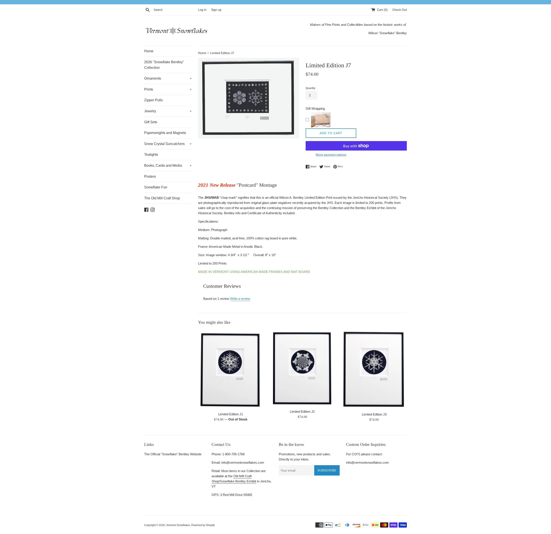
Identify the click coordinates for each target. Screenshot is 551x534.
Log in (202, 9)
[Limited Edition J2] (302, 368)
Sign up (216, 9)
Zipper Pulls (153, 100)
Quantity (310, 88)
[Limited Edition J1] (230, 369)
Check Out (399, 9)
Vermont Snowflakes (178, 525)
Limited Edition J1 (230, 414)
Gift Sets (150, 122)
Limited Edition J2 (302, 411)
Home (148, 51)
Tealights (151, 154)
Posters (150, 176)
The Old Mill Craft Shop (162, 198)
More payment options (331, 154)
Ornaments (168, 78)
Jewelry (168, 111)
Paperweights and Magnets (165, 133)
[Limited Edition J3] (374, 369)
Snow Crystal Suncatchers (168, 144)
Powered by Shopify (203, 525)
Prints (168, 89)
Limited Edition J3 (374, 414)
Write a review (240, 298)
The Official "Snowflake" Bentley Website (172, 454)
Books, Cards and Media (168, 165)
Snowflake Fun (155, 187)
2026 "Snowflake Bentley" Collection (164, 64)
